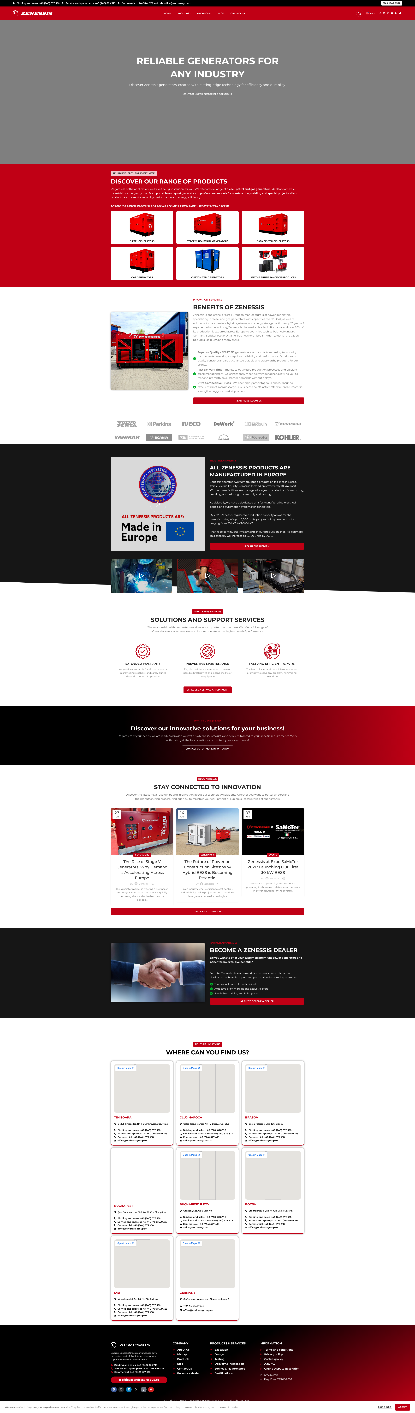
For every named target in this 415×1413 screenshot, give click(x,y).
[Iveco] (191, 424)
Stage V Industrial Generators (207, 241)
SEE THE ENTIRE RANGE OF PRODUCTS (273, 277)
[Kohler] (288, 437)
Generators (142, 855)
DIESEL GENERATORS (142, 241)
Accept (402, 1407)
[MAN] (224, 437)
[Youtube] (151, 1389)
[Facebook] (114, 1389)
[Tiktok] (144, 1389)
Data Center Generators (273, 241)
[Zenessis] (288, 424)
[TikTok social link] (400, 13)
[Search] (360, 13)
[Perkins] (159, 424)
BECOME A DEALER (392, 3)
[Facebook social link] (380, 13)
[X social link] (384, 13)
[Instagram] (121, 1389)
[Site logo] (33, 13)
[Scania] (159, 437)
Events (273, 855)
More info (385, 1407)
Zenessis (143, 883)
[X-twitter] (136, 1389)
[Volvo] (127, 424)
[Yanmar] (127, 437)
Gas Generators (142, 277)
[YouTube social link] (392, 13)
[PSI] (191, 437)
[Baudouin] (256, 424)
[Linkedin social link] (396, 13)
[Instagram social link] (388, 13)
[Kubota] (256, 437)
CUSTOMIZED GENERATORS (207, 277)
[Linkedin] (129, 1389)
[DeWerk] (224, 424)
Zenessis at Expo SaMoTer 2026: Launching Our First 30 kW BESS (273, 867)
